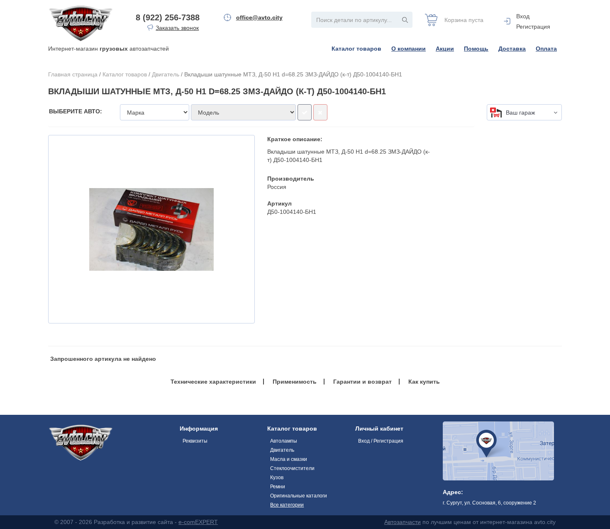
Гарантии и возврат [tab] (362, 381)
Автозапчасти (402, 522)
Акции (445, 48)
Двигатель (165, 74)
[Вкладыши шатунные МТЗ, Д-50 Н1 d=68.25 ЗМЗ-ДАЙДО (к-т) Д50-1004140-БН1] (151, 229)
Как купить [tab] (424, 381)
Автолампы (283, 441)
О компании (408, 48)
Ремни (277, 487)
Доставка (512, 48)
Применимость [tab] (295, 381)
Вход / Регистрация (380, 441)
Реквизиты (195, 441)
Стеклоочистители (292, 468)
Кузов (276, 477)
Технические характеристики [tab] (213, 381)
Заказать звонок (177, 27)
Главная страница (73, 74)
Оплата (546, 48)
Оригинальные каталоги (298, 496)
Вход (522, 16)
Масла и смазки (288, 459)
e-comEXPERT (198, 522)
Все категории (287, 505)
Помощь (476, 48)
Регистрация (533, 26)
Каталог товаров (356, 48)
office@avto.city (259, 17)
